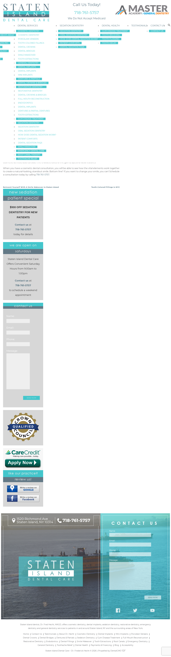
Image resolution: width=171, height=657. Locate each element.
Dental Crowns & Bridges (32, 83)
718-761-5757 (86, 12)
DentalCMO (116, 651)
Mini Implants (25, 75)
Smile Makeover (26, 55)
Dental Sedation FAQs (30, 143)
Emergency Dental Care (31, 151)
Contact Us (158, 25)
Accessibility (127, 645)
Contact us (21, 224)
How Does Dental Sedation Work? (37, 135)
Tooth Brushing (111, 35)
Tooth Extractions (28, 59)
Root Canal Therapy (29, 155)
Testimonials (139, 25)
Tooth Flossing (110, 39)
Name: (10, 316)
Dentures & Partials (29, 79)
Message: (12, 350)
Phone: (10, 339)
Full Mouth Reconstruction (33, 99)
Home (26, 634)
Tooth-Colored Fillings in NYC (105, 187)
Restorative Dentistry (30, 87)
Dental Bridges (26, 51)
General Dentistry (28, 63)
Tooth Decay (109, 43)
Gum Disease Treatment (31, 119)
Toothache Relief (27, 159)
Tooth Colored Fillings (31, 43)
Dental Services (28, 25)
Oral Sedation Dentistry (31, 131)
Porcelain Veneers (28, 39)
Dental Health (111, 25)
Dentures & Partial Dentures (34, 111)
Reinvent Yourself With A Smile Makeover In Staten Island (31, 187)
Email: (10, 327)
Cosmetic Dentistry (28, 31)
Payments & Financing (101, 645)
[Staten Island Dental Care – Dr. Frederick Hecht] (26, 12)
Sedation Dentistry (28, 123)
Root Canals (119, 641)
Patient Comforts (28, 139)
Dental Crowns (26, 47)
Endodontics (25, 103)
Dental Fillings (67, 641)
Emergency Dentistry (137, 641)
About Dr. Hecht (66, 634)
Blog (116, 645)
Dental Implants (27, 67)
